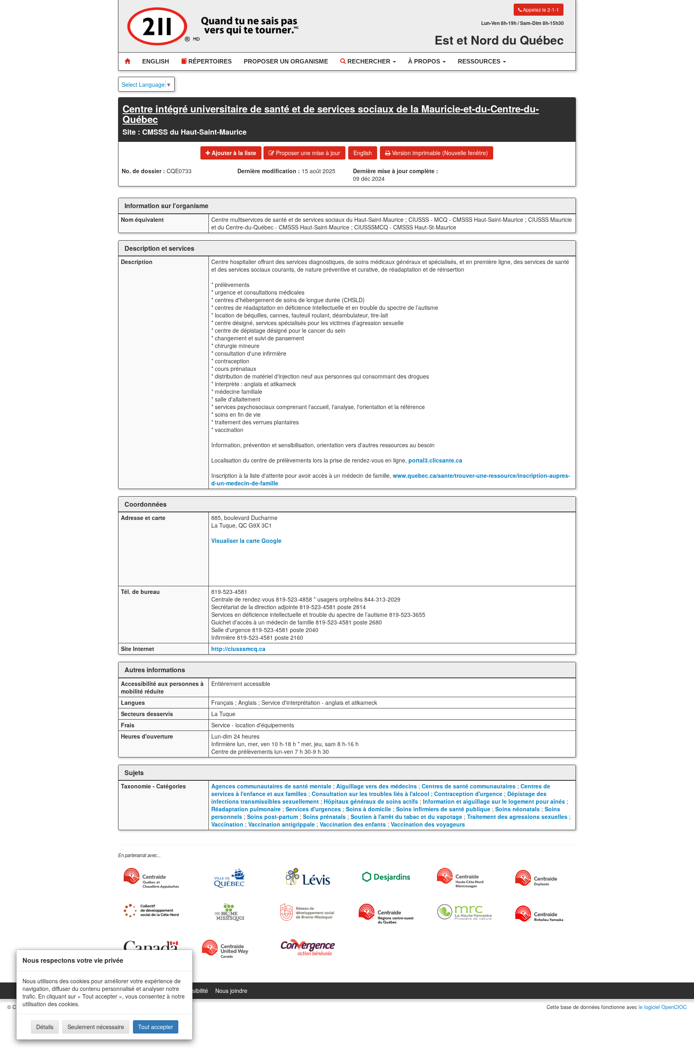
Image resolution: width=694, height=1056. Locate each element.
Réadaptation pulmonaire (246, 809)
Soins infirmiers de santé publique (443, 809)
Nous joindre (231, 990)
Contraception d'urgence (468, 794)
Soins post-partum (272, 816)
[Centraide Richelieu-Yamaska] (543, 913)
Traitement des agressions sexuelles (517, 816)
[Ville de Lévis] (308, 876)
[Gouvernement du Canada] (151, 947)
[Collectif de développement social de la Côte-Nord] (151, 910)
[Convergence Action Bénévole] (308, 947)
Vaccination (227, 824)
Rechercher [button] (369, 61)
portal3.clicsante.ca (435, 460)
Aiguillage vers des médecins (376, 786)
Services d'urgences (313, 809)
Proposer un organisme (286, 61)
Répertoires (209, 61)
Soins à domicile (368, 809)
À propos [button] (425, 61)
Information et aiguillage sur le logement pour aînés (494, 801)
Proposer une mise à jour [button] (307, 153)
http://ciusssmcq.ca (238, 649)
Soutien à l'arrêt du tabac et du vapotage (406, 816)
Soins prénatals (324, 816)
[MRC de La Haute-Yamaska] (464, 912)
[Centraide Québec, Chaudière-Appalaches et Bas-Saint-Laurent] (151, 878)
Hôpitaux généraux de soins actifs (371, 801)
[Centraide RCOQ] (386, 913)
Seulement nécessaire (95, 1027)
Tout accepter (155, 1027)
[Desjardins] (386, 876)
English (155, 61)
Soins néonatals (517, 809)
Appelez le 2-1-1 (540, 9)
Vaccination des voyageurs (428, 824)
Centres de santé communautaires (469, 786)
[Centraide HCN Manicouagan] (464, 878)
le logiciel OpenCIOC (663, 1007)
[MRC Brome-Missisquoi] (229, 912)
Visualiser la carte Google (246, 540)
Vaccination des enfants (353, 824)
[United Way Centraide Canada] (229, 948)
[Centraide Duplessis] (543, 878)
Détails (44, 1027)
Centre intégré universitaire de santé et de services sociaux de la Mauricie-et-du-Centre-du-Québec (330, 114)
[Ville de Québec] (229, 878)
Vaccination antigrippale (281, 824)
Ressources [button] (480, 61)
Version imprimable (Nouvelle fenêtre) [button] (439, 153)
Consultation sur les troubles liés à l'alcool (370, 794)
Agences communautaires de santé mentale (271, 786)
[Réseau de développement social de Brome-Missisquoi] (308, 912)
